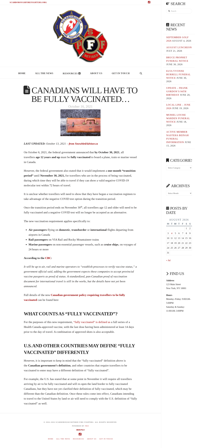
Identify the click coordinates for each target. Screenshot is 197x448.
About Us (91, 439)
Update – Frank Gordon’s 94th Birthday (177, 91)
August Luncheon (179, 47)
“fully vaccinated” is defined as (91, 322)
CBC (48, 258)
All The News (63, 439)
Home (50, 439)
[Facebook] (149, 2)
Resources (78, 439)
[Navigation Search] (141, 72)
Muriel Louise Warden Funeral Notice (178, 118)
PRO (87, 426)
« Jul (168, 260)
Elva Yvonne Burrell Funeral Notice (178, 74)
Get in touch (106, 439)
